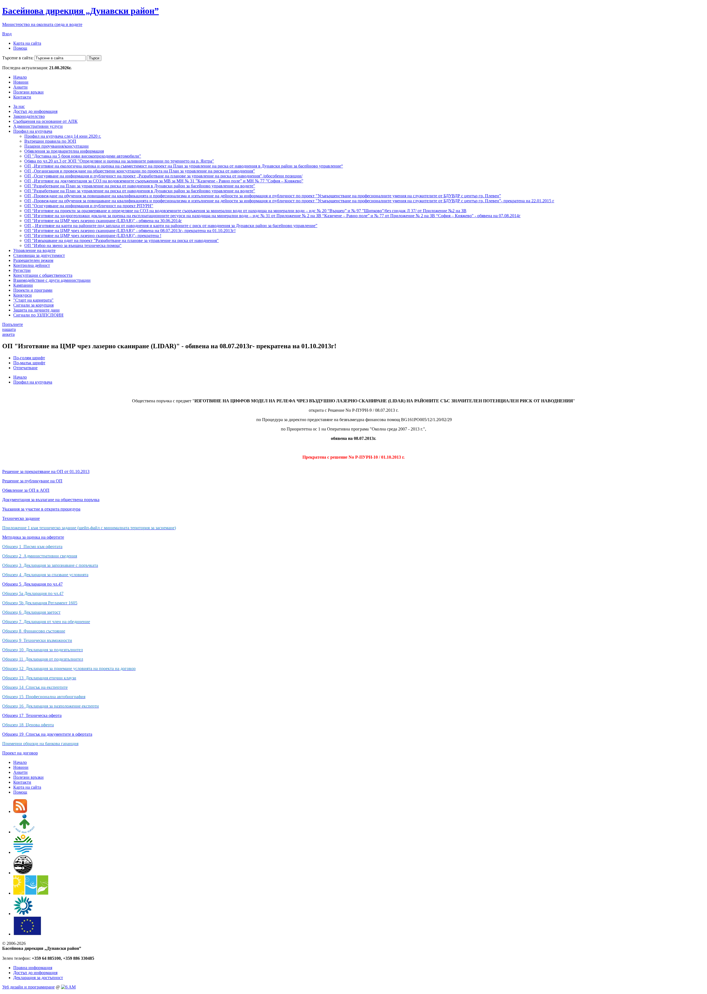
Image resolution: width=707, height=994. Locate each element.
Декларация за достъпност (38, 977)
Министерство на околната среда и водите (42, 24)
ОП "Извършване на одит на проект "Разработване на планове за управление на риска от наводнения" (121, 240)
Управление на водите (34, 250)
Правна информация (32, 967)
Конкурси (22, 295)
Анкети (20, 87)
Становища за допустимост (39, 255)
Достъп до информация (35, 111)
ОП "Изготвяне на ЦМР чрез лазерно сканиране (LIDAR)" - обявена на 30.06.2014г (103, 220)
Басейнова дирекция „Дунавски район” (80, 11)
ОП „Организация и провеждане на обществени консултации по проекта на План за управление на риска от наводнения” (139, 171)
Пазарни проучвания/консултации (56, 146)
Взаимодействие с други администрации (52, 280)
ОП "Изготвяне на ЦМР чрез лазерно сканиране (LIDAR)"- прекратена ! (92, 235)
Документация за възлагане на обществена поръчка (50, 499)
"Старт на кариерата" (33, 300)
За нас (19, 106)
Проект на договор (20, 753)
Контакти (22, 97)
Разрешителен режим (33, 260)
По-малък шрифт (29, 362)
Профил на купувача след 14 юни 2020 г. (62, 136)
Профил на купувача (32, 131)
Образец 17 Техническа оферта (32, 715)
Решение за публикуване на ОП (32, 481)
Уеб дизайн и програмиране (28, 987)
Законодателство (29, 116)
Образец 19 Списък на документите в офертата (47, 734)
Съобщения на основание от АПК (45, 121)
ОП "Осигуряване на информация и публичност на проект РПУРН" (88, 205)
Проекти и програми (32, 290)
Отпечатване (25, 367)
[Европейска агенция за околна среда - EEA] (23, 913)
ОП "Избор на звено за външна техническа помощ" (73, 245)
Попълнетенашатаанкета (12, 329)
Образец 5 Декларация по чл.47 (32, 584)
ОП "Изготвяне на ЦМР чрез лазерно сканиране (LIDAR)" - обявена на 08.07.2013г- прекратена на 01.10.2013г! (130, 230)
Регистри (22, 270)
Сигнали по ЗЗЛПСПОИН (38, 315)
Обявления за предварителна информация (64, 151)
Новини (20, 82)
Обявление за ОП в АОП (25, 490)
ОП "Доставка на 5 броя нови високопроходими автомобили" (82, 156)
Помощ (20, 48)
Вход (7, 33)
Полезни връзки (28, 92)
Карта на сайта (27, 43)
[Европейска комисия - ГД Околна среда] (27, 934)
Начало (20, 77)
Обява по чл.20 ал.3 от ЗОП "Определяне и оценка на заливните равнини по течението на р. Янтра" (119, 161)
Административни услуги (38, 126)
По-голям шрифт (29, 357)
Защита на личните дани (36, 310)
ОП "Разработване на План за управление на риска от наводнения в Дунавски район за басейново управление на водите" (139, 186)
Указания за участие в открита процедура (41, 509)
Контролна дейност (31, 265)
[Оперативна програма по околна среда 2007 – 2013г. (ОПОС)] (30, 893)
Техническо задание (21, 518)
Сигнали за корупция (33, 305)
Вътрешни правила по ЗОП (50, 141)
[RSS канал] (20, 811)
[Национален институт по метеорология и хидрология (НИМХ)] (23, 872)
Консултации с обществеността (42, 275)
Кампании (23, 285)
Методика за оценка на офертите (33, 537)
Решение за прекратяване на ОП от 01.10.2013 (45, 471)
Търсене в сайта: (17, 57)
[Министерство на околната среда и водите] (23, 852)
